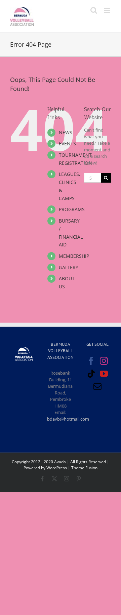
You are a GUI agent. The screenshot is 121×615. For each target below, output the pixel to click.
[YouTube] (104, 374)
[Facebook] (91, 361)
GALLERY (68, 267)
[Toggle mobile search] (93, 10)
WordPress (56, 468)
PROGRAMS (72, 209)
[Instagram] (104, 361)
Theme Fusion (84, 468)
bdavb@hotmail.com (68, 419)
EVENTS (67, 143)
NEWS (65, 132)
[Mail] (97, 386)
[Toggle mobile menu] (107, 10)
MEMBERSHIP (74, 256)
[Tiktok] (91, 374)
